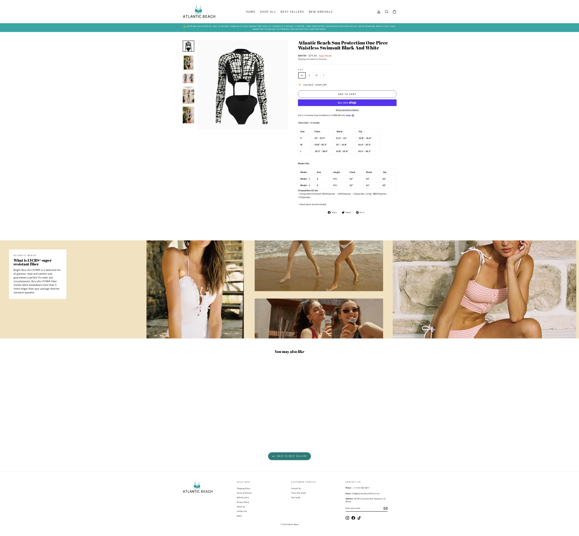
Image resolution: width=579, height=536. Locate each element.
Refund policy (243, 497)
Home (250, 12)
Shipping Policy (243, 488)
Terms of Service (244, 493)
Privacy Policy (243, 502)
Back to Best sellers (291, 456)
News (239, 515)
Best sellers (292, 12)
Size (301, 69)
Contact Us (242, 511)
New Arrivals (321, 12)
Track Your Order (298, 493)
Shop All (268, 12)
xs (302, 75)
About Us (241, 506)
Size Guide (296, 497)
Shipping (302, 59)
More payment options (347, 110)
